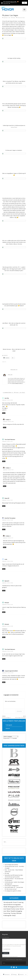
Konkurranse (19, 17)
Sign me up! (5, 953)
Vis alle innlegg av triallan (17, 383)
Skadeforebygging (16, 911)
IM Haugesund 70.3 (14, 906)
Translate (14, 738)
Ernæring (20, 902)
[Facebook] (14, 967)
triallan (13, 17)
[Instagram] (11, 967)
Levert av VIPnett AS (10, 959)
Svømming (7, 913)
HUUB (5, 906)
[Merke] (14, 841)
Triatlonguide (9, 725)
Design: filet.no (19, 959)
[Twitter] (16, 967)
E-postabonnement (7, 941)
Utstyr (14, 915)
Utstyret (8, 728)
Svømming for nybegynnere (11, 885)
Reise (24, 17)
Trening (13, 913)
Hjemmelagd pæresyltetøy (11, 864)
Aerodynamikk (8, 902)
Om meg (7, 873)
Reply (4, 413)
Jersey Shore (14, 127)
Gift (24, 2)
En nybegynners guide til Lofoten (13, 890)
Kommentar (19, 711)
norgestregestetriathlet (11, 670)
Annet (15, 902)
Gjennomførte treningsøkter (12, 904)
